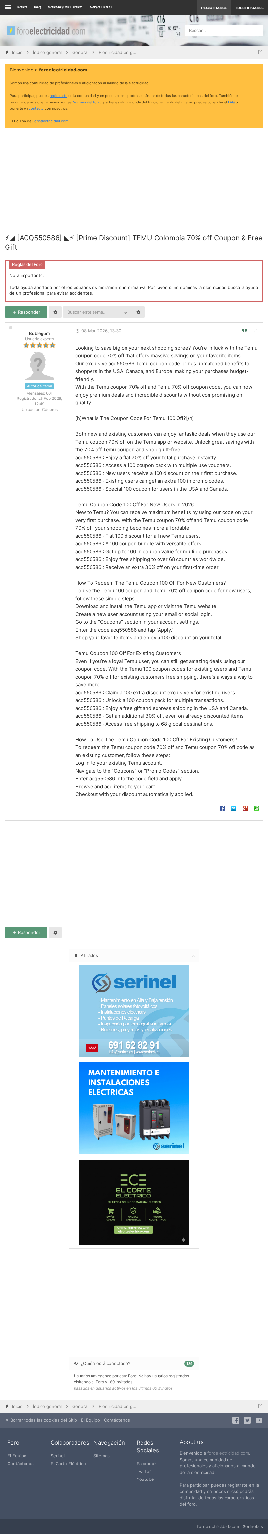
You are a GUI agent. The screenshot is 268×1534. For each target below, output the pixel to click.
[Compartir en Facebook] (222, 807)
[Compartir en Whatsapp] (256, 807)
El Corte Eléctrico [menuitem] (68, 1463)
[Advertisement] (134, 178)
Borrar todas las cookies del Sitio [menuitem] (43, 1420)
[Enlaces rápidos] (7, 7)
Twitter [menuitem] (144, 1471)
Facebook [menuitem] (147, 1463)
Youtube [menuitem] (145, 1479)
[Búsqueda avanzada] (138, 312)
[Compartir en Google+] (245, 807)
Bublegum (39, 333)
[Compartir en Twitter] (233, 807)
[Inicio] (46, 30)
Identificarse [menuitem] (250, 7)
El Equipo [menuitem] (90, 1420)
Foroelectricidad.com (50, 121)
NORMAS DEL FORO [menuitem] (65, 7)
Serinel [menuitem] (58, 1455)
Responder (28, 312)
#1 (255, 330)
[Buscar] (125, 312)
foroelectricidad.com (228, 1453)
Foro (22, 7)
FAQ (37, 7)
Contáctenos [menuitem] (117, 1420)
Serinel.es (253, 1526)
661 (49, 393)
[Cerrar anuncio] (257, 70)
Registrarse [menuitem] (214, 7)
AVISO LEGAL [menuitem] (101, 7)
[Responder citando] (244, 330)
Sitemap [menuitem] (101, 1455)
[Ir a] (260, 52)
